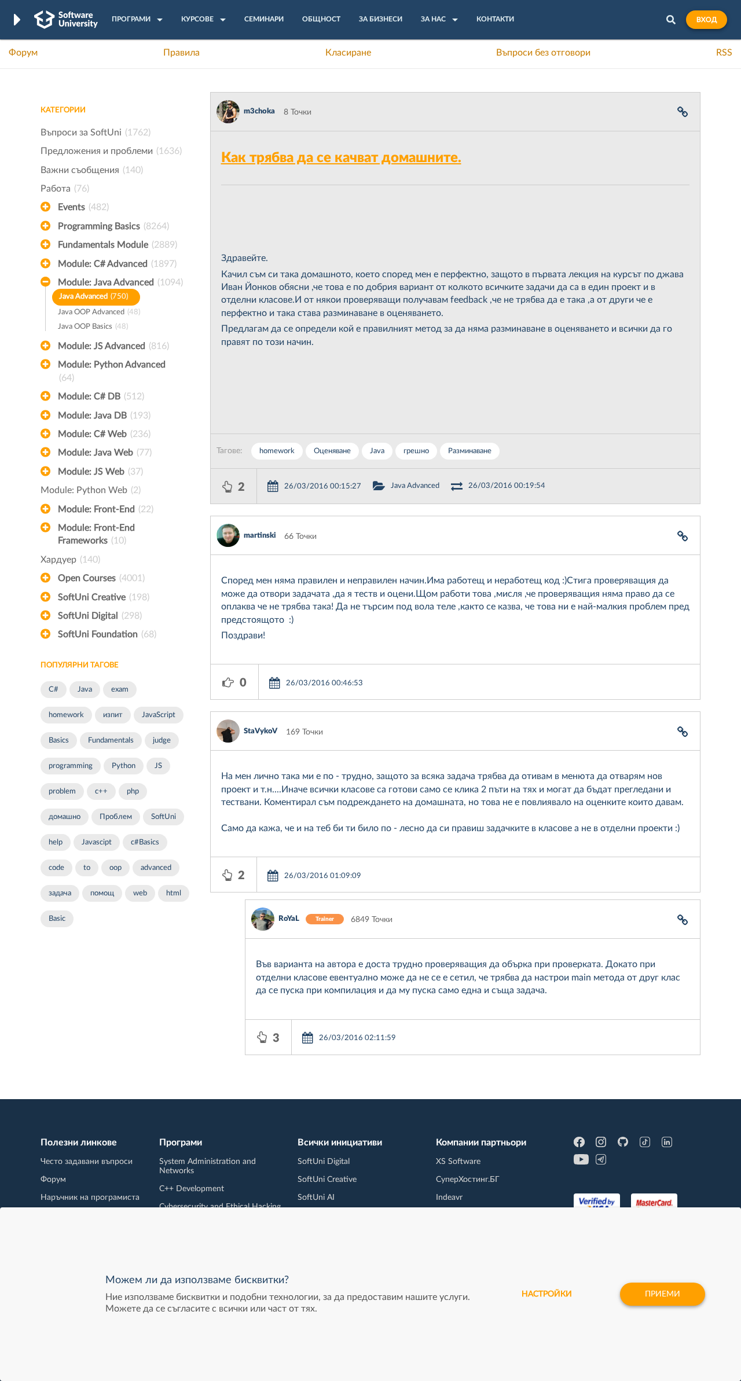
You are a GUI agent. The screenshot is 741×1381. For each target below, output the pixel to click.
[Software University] (66, 19)
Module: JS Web (100, 471)
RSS (724, 52)
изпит (113, 715)
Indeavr (449, 1197)
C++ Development (191, 1189)
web (140, 893)
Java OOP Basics (93, 326)
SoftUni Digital (100, 615)
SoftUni (163, 817)
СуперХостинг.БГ (468, 1180)
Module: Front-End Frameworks (96, 534)
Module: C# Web (104, 434)
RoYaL (288, 919)
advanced (156, 868)
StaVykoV (260, 731)
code (56, 868)
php (133, 791)
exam (120, 689)
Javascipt (97, 842)
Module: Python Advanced (112, 371)
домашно (64, 817)
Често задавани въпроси (87, 1162)
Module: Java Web (105, 452)
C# (53, 689)
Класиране (348, 52)
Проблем (116, 817)
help (56, 842)
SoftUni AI (316, 1197)
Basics (59, 740)
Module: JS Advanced (113, 346)
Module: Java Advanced (120, 282)
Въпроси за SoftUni (96, 132)
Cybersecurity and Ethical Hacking (220, 1207)
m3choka (259, 111)
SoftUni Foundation (107, 634)
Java (85, 689)
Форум (23, 52)
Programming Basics (113, 226)
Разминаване (469, 451)
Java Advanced (93, 296)
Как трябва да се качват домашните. (341, 158)
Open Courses (101, 578)
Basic (57, 919)
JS (158, 766)
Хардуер (70, 559)
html (173, 893)
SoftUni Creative (103, 597)
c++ (101, 791)
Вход (706, 19)
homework (66, 715)
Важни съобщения (92, 170)
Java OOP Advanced (99, 312)
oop (115, 868)
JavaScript (158, 715)
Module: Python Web (91, 490)
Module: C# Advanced (117, 264)
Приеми (662, 1294)
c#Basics (145, 842)
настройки (547, 1294)
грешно (416, 451)
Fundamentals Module (117, 244)
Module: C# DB (101, 396)
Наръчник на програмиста (90, 1197)
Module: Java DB (104, 415)
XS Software (458, 1162)
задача (60, 893)
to (86, 868)
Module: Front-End (105, 509)
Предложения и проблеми (111, 151)
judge (162, 740)
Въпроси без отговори (543, 52)
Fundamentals (111, 740)
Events (83, 207)
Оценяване (332, 451)
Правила (181, 52)
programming (71, 766)
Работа (65, 188)
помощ (102, 893)
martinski (260, 535)
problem (62, 791)
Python (123, 766)
